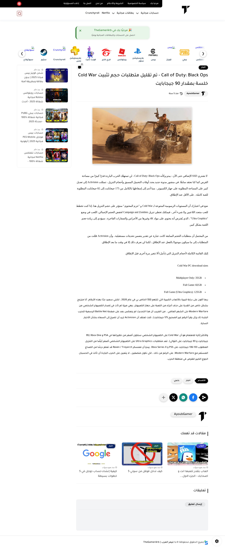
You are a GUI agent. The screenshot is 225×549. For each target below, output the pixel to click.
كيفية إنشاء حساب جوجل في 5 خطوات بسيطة (98, 474)
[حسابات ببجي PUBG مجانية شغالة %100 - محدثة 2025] (57, 116)
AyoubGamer (193, 94)
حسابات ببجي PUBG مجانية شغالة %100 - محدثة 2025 (32, 117)
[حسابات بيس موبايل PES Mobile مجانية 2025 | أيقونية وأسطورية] (57, 135)
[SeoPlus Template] (206, 542)
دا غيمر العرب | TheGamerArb (159, 542)
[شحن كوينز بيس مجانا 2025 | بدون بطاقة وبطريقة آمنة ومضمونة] (57, 75)
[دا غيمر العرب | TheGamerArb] (186, 9)
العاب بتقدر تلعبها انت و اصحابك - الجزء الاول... (193, 474)
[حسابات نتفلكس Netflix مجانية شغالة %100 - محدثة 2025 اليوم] (57, 155)
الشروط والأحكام (115, 3)
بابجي (176, 381)
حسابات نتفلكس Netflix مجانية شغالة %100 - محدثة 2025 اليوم (33, 158)
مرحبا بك (154, 3)
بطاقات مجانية (125, 13)
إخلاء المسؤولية (71, 3)
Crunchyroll (92, 13)
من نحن (99, 3)
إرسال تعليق (195, 504)
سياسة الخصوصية (137, 3)
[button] (193, 397)
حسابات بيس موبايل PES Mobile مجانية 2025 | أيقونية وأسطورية (31, 138)
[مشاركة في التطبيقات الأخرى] (163, 397)
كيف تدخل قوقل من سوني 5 (145, 471)
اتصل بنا (87, 3)
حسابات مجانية (150, 13)
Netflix (106, 13)
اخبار (203, 67)
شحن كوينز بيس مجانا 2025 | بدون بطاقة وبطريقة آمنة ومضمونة (32, 78)
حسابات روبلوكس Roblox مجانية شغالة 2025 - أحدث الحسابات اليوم (32, 98)
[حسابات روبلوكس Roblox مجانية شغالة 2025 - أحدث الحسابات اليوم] (57, 95)
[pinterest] (19, 3)
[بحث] (19, 13)
